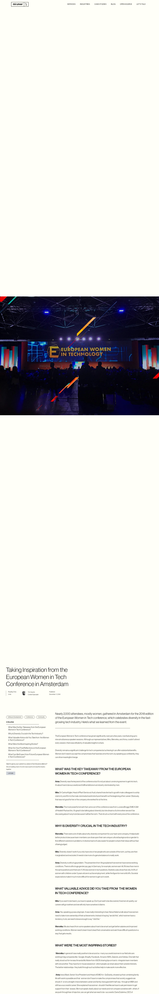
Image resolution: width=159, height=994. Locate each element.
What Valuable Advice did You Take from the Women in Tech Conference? (28, 738)
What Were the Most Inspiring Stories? (23, 744)
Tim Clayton (31, 692)
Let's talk (141, 4)
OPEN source (126, 4)
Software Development (14, 717)
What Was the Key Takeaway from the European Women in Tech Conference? (27, 728)
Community (41, 717)
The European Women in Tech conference (71, 736)
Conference (29, 717)
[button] (71, 4)
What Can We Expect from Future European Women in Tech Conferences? (28, 755)
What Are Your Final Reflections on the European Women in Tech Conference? (27, 749)
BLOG (113, 4)
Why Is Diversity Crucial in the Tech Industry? (25, 733)
